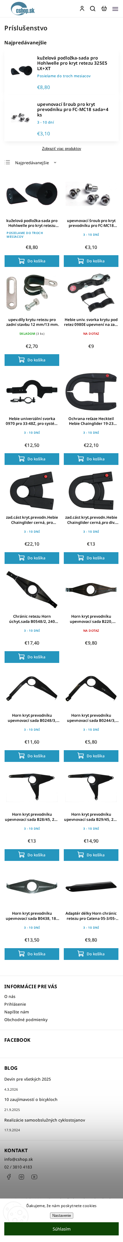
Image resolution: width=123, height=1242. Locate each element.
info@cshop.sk (18, 1159)
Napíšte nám (16, 1012)
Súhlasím (62, 1229)
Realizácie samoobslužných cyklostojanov (44, 1120)
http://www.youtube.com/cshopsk (34, 1176)
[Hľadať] (93, 8)
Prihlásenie (15, 1004)
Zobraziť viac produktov (61, 148)
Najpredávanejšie (32, 162)
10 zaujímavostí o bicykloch (30, 1099)
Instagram (21, 1176)
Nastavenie (61, 1215)
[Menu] (115, 8)
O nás (9, 996)
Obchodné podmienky (25, 1019)
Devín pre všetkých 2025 (27, 1079)
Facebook (8, 1176)
